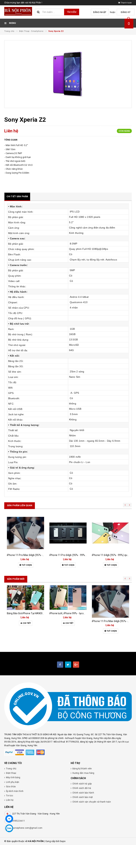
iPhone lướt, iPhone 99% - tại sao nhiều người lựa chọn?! (80, 613)
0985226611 (18, 821)
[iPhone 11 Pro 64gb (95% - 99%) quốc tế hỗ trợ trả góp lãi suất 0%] (68, 533)
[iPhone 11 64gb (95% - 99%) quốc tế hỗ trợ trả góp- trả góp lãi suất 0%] (110, 533)
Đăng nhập (99, 12)
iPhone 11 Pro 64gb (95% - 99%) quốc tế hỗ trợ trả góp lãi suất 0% (86, 555)
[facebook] (60, 664)
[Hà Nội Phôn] (68, 707)
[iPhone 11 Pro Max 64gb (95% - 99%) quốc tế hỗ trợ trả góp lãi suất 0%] (25, 533)
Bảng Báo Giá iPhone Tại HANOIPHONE (28, 613)
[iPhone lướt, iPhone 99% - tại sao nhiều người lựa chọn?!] (68, 597)
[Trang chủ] (18, 11)
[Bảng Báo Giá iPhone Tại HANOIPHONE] (25, 597)
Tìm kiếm (71, 12)
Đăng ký (126, 12)
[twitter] (68, 664)
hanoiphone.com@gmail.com (27, 828)
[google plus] (76, 664)
